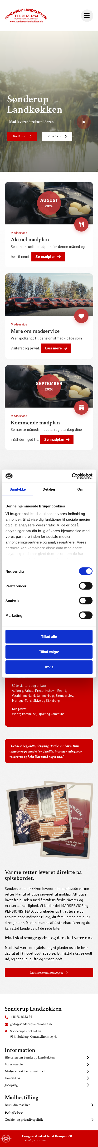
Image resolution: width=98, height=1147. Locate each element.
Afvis (49, 667)
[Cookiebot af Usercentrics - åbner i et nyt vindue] (72, 476)
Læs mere (53, 348)
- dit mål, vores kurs (34, 1140)
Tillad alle (49, 637)
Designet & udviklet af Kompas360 (47, 1136)
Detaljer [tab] (49, 489)
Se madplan (45, 256)
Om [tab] (80, 489)
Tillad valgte (49, 652)
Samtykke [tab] (18, 489)
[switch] (86, 586)
